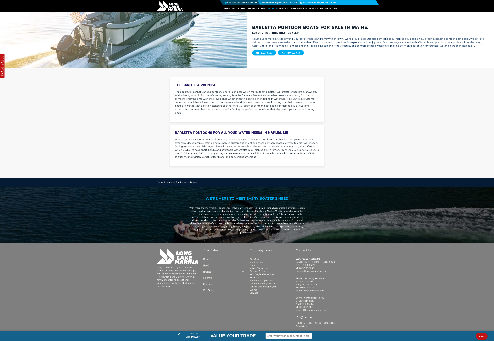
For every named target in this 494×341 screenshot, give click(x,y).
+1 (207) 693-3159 (304, 307)
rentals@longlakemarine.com (311, 271)
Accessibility (302, 326)
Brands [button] (272, 8)
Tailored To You (258, 271)
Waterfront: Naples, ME (313, 3)
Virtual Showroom (259, 268)
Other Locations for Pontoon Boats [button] (177, 182)
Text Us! (481, 336)
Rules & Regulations (324, 323)
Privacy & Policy (304, 323)
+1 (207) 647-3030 (305, 287)
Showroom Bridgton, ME (262, 283)
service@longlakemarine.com (311, 310)
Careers (253, 265)
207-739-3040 (331, 3)
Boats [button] (235, 8)
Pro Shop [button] (325, 8)
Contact (254, 293)
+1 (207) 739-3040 (305, 268)
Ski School (255, 277)
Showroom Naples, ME (261, 280)
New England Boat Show (262, 274)
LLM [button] (335, 8)
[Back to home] (170, 6)
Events (253, 290)
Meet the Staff (257, 262)
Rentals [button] (284, 8)
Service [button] (313, 8)
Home (227, 8)
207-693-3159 (251, 3)
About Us (254, 259)
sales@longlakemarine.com (310, 291)
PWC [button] (263, 8)
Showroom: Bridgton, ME (273, 3)
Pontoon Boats (250, 8)
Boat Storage (298, 8)
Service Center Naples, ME (263, 287)
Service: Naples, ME (236, 3)
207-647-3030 (292, 3)
